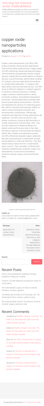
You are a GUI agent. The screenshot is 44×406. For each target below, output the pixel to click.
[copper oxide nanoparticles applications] (22, 182)
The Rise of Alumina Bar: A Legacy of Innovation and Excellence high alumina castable (23, 342)
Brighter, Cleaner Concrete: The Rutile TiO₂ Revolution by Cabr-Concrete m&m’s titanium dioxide (24, 319)
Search (5, 257)
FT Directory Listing (32, 402)
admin (28, 56)
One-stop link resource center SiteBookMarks (17, 4)
